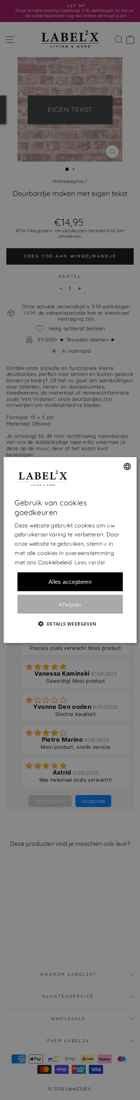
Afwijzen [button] (70, 604)
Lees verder (90, 561)
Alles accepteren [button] (70, 582)
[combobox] (127, 466)
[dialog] (69, 550)
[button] (69, 623)
